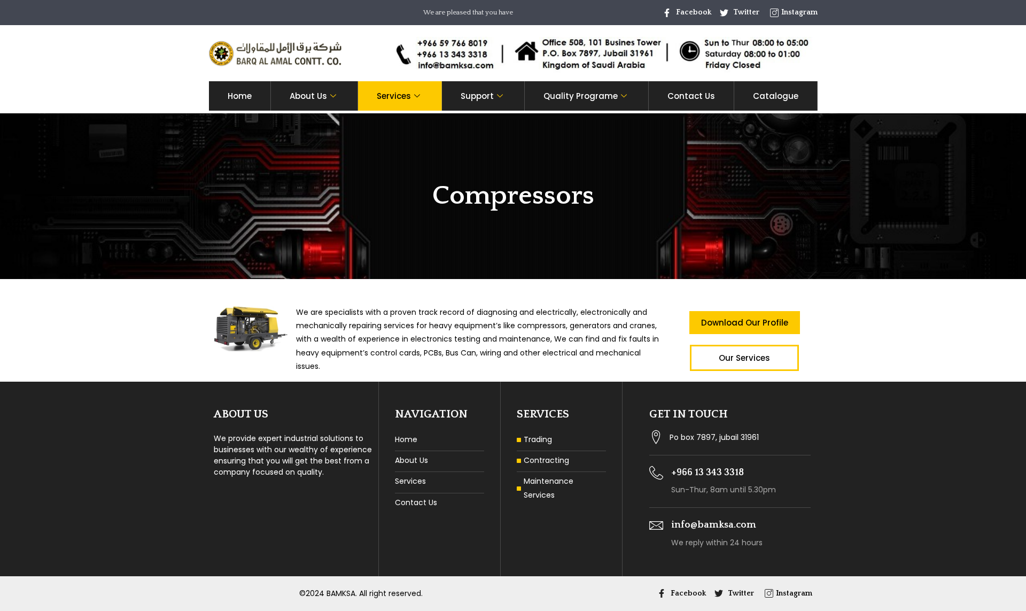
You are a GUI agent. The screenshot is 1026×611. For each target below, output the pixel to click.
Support (477, 96)
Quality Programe (580, 96)
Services (394, 96)
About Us (308, 96)
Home (240, 96)
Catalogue (775, 96)
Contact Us (691, 96)
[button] (744, 322)
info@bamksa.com (713, 525)
